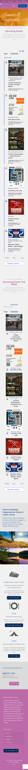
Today (14, 257)
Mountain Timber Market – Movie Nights (15, 245)
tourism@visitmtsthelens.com (14, 668)
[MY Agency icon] (14, 764)
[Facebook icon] (13, 764)
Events (5, 307)
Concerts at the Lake (15, 191)
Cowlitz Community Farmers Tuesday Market (14, 84)
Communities (9, 736)
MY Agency (16, 762)
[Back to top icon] (24, 766)
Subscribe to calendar (13, 263)
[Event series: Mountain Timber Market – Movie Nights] (20, 473)
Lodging (8, 739)
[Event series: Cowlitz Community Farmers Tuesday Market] (16, 333)
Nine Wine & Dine (14, 119)
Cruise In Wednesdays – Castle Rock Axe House (15, 156)
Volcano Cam (9, 742)
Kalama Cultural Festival (16, 459)
